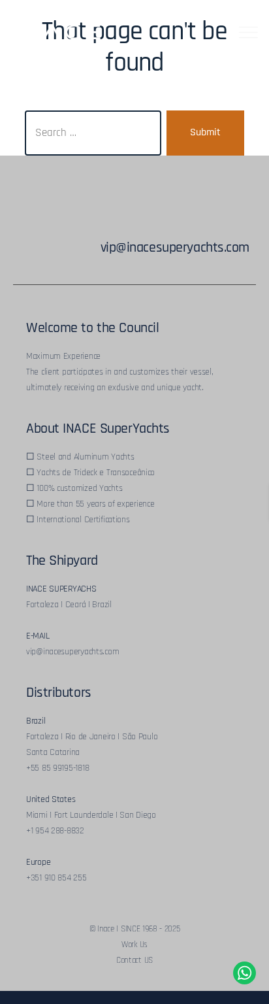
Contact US (134, 960)
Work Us (134, 944)
